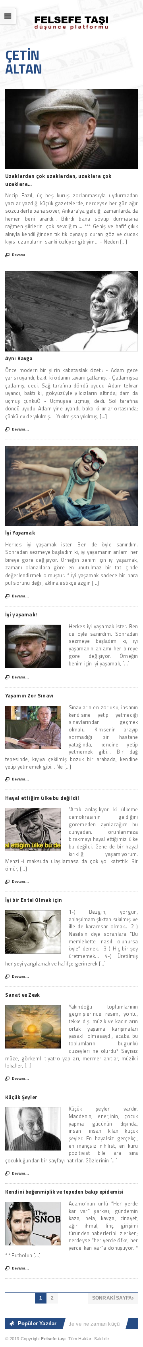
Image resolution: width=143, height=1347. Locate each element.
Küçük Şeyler (21, 1097)
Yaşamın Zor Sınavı (29, 695)
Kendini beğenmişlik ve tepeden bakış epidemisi (64, 1192)
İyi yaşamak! (21, 614)
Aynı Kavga (19, 358)
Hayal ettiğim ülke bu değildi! (42, 798)
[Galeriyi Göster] (71, 93)
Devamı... (17, 255)
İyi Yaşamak (20, 533)
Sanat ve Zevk (22, 995)
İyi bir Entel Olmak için (33, 900)
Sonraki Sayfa (113, 1298)
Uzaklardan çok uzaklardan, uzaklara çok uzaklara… (58, 180)
